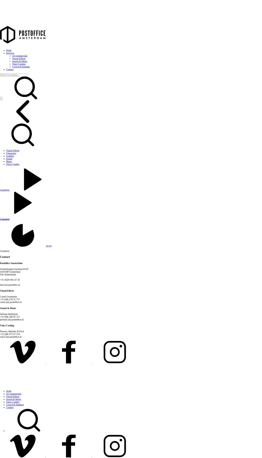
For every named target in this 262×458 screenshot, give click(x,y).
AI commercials (19, 56)
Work (8, 50)
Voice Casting (18, 64)
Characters (11, 153)
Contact (9, 69)
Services (10, 53)
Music (9, 161)
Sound (9, 158)
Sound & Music (19, 61)
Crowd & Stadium (21, 66)
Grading (10, 156)
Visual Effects (18, 58)
